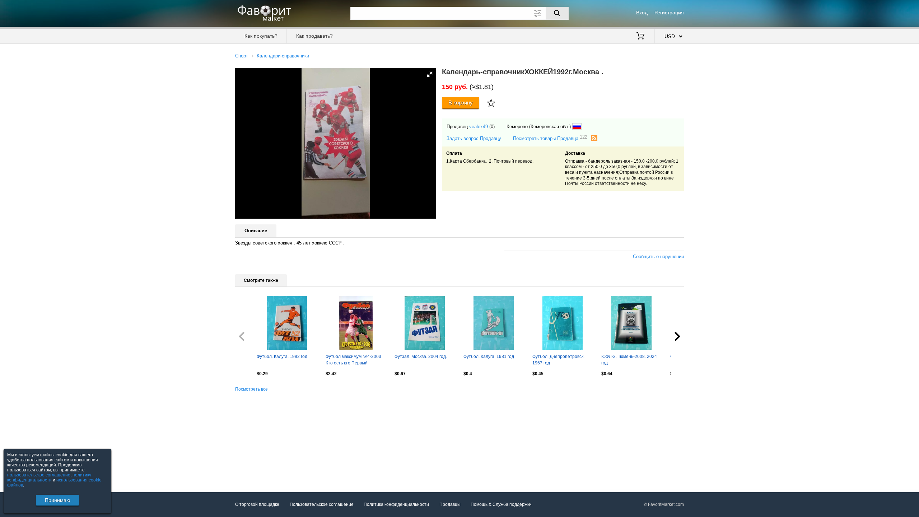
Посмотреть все (251, 389)
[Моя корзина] (640, 36)
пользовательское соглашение (38, 475)
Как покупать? (260, 36)
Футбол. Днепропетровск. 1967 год (558, 359)
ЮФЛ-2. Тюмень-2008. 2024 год (629, 359)
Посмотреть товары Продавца (550, 138)
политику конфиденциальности (49, 477)
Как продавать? (314, 36)
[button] (429, 74)
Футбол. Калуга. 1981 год (488, 356)
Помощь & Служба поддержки (501, 504)
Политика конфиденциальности (396, 504)
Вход (642, 12)
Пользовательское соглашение (322, 504)
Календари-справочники (283, 56)
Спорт (241, 56)
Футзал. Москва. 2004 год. (421, 356)
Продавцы (450, 504)
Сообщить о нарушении (658, 256)
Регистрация (669, 12)
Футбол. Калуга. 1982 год (282, 356)
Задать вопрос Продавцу (474, 138)
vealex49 (478, 126)
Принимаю (57, 500)
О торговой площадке (257, 504)
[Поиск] (557, 13)
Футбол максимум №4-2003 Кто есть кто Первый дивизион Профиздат (353, 360)
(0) (492, 126)
